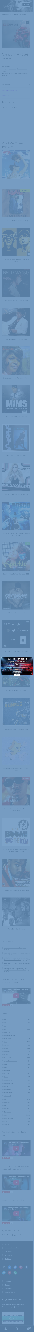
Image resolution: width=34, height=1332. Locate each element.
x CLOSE (17, 675)
